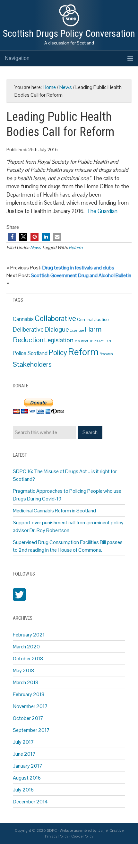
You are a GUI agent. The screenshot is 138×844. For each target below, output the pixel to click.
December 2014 (30, 801)
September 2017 (31, 730)
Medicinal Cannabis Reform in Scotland (54, 510)
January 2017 (27, 765)
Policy (57, 352)
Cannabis (23, 319)
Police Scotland (30, 353)
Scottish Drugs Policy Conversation (69, 33)
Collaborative (55, 318)
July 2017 (23, 742)
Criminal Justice (93, 319)
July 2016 (23, 789)
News (35, 247)
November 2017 (30, 706)
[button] (12, 237)
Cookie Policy (82, 836)
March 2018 (25, 682)
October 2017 (28, 718)
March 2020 (26, 646)
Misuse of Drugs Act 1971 (92, 341)
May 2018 (23, 670)
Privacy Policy (56, 836)
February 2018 (28, 694)
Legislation (58, 340)
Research (106, 354)
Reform (75, 247)
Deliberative (28, 329)
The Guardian (102, 211)
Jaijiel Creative (111, 830)
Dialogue (57, 329)
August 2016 (27, 777)
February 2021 (29, 634)
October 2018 (28, 658)
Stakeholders (32, 364)
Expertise (77, 330)
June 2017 (24, 754)
